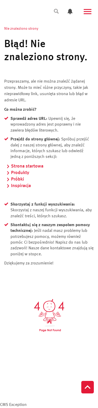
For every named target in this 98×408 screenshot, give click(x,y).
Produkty (20, 172)
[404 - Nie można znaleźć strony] (49, 315)
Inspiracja (21, 185)
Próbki (17, 179)
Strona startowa (27, 166)
